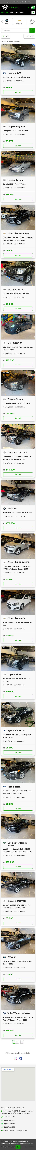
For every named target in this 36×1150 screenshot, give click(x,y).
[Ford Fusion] (18, 770)
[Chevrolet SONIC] (18, 602)
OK (18, 1147)
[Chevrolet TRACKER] (18, 217)
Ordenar (28, 36)
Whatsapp (33, 7)
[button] (2, 21)
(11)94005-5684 (9, 1124)
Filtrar (6, 36)
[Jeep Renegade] (18, 110)
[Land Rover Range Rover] (18, 826)
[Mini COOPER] (18, 327)
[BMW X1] (18, 941)
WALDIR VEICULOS (10, 7)
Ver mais (18, 92)
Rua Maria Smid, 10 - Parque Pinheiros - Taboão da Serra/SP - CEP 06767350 (17, 1112)
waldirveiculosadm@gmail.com (15, 1130)
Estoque (4, 12)
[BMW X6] (18, 492)
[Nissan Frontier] (18, 273)
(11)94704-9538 (9, 1117)
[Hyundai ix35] (18, 57)
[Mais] (33, 12)
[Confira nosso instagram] (15, 1057)
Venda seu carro (17, 12)
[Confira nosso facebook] (20, 1057)
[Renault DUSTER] (18, 885)
